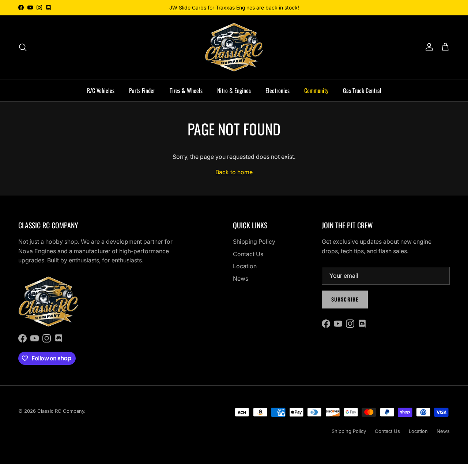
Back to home (234, 172)
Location (245, 266)
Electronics (277, 90)
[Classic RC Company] (234, 47)
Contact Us (248, 254)
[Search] (22, 47)
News (240, 278)
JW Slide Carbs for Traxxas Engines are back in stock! (234, 7)
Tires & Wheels (186, 90)
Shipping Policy (254, 241)
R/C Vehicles (100, 90)
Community (316, 90)
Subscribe (344, 299)
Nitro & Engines (234, 90)
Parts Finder (142, 90)
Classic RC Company (60, 411)
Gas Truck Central (362, 90)
